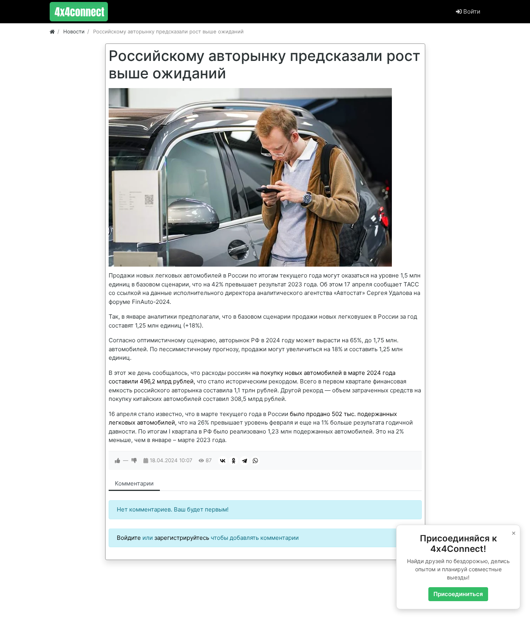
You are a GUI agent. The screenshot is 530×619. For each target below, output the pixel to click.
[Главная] (52, 31)
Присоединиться (458, 594)
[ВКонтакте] (222, 460)
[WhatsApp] (255, 460)
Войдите (129, 537)
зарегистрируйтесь (181, 537)
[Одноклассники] (233, 460)
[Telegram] (244, 460)
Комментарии (134, 483)
